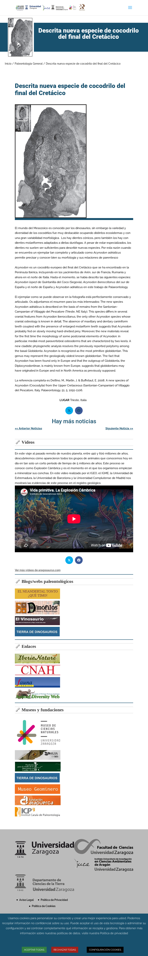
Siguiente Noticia (119, 428)
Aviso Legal (26, 899)
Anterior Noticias (28, 428)
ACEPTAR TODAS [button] (34, 949)
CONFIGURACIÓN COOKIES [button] (105, 949)
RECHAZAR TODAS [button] (65, 949)
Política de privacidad (114, 933)
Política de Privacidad (54, 899)
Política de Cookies (44, 906)
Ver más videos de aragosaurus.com (38, 570)
